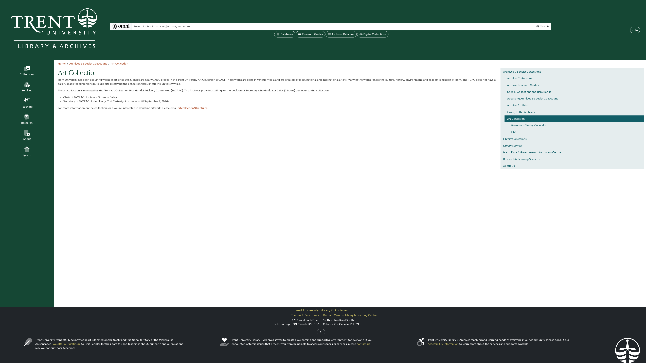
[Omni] (121, 26)
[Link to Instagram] (321, 332)
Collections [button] (27, 74)
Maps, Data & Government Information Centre (532, 152)
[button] (635, 30)
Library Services (513, 145)
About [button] (27, 138)
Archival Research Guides (523, 85)
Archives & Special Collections (88, 63)
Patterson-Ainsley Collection (529, 125)
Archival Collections (519, 78)
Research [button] (27, 122)
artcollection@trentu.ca (192, 108)
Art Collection (119, 63)
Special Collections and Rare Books (529, 91)
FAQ (513, 132)
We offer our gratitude (67, 344)
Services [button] (27, 90)
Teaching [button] (26, 106)
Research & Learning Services (521, 159)
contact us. (364, 344)
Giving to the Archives (521, 112)
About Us (509, 165)
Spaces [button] (27, 155)
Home (62, 63)
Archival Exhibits (517, 105)
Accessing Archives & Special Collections (532, 98)
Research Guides (312, 34)
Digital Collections (374, 34)
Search (544, 26)
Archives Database (342, 34)
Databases (286, 34)
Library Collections (515, 138)
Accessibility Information (443, 344)
